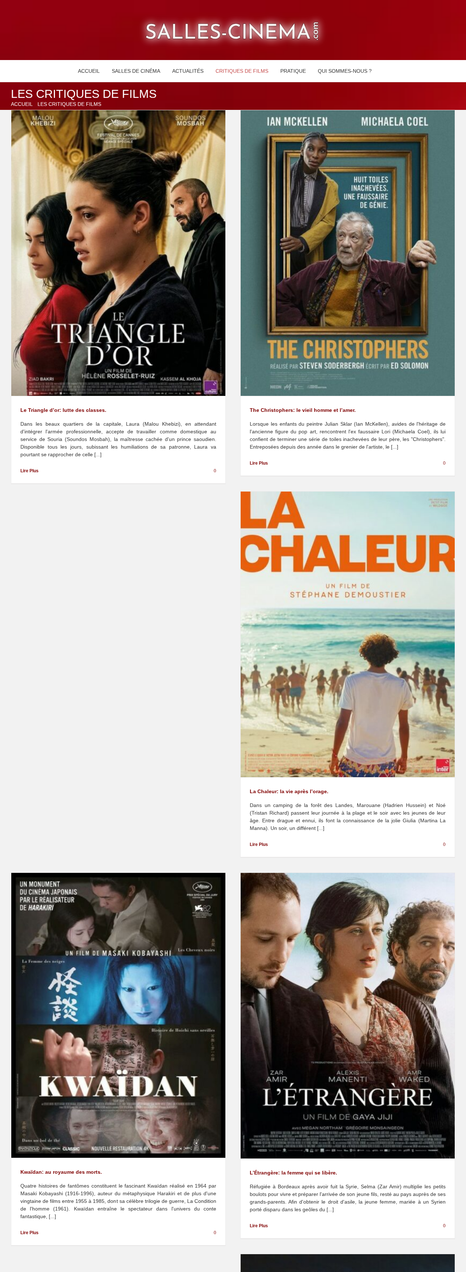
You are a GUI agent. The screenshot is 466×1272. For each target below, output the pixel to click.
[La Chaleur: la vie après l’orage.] (348, 634)
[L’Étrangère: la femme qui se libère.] (348, 1015)
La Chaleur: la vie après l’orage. (289, 791)
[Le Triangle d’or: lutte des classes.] (118, 253)
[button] (386, 71)
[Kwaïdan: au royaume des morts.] (118, 1015)
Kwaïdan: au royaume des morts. (61, 1172)
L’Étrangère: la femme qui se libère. (293, 1173)
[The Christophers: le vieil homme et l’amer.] (348, 253)
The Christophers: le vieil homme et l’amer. (303, 410)
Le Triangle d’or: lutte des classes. (63, 410)
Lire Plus (29, 470)
